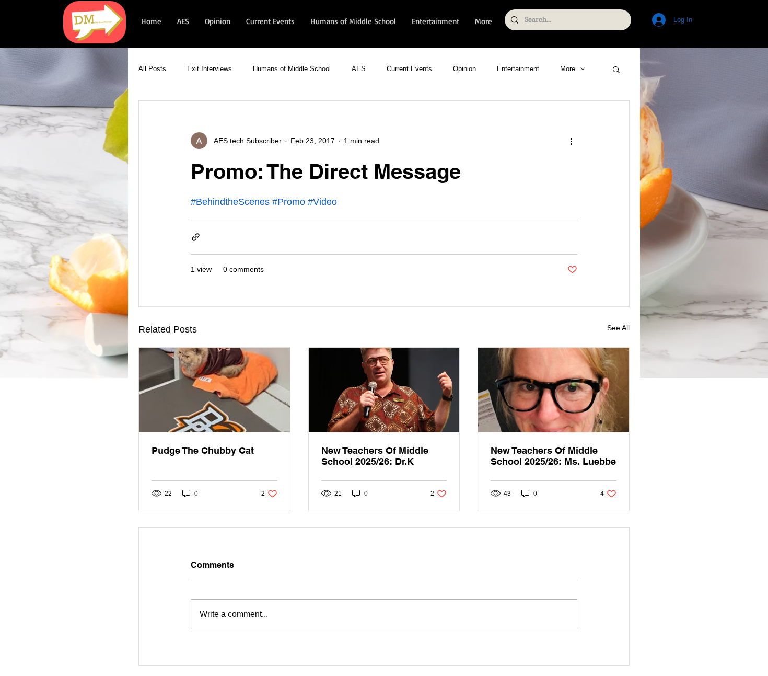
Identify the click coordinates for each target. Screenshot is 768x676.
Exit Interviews (209, 69)
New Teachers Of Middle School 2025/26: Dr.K (374, 456)
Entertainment (518, 69)
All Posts (152, 69)
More (567, 69)
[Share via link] (196, 237)
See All (618, 328)
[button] (616, 69)
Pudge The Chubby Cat (203, 450)
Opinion (464, 69)
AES (359, 69)
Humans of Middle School (292, 69)
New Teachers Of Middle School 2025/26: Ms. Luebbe (553, 456)
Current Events (409, 69)
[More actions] (571, 140)
